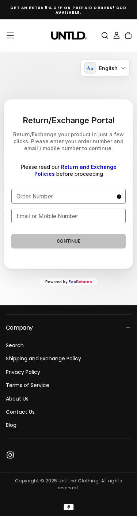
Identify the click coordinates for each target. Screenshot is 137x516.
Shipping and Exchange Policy (43, 358)
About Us (17, 398)
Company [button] (19, 327)
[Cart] (128, 35)
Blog (11, 425)
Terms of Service (27, 385)
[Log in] (116, 35)
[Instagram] (10, 455)
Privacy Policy (23, 372)
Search (15, 345)
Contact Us (20, 412)
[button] (10, 35)
